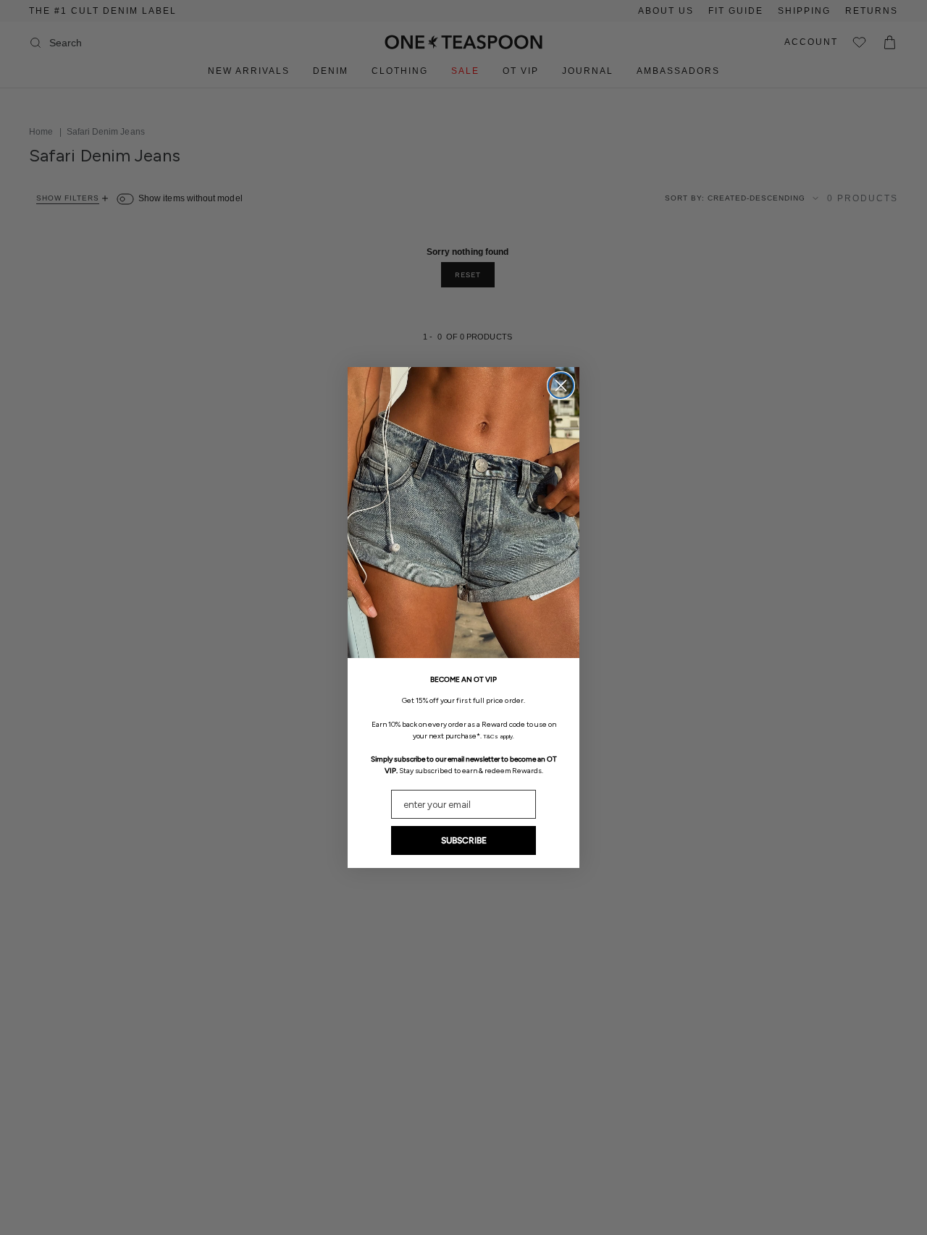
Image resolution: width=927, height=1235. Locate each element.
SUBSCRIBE (464, 840)
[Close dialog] (561, 385)
